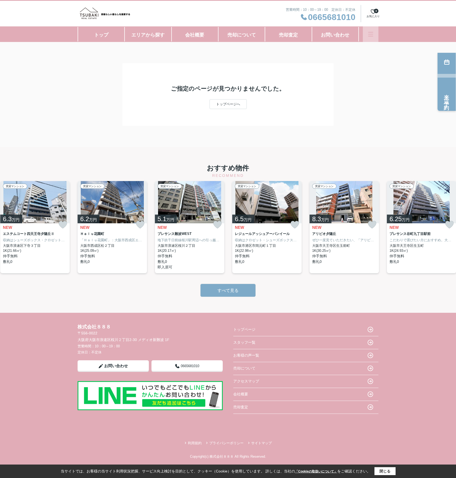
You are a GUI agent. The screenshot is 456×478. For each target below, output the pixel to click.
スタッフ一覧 (244, 342)
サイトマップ (261, 443)
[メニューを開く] (370, 34)
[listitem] (112, 227)
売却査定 (288, 34)
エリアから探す (148, 34)
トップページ (244, 329)
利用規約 (195, 443)
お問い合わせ (335, 34)
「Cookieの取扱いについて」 (316, 471)
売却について (241, 34)
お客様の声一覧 (246, 355)
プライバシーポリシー (226, 443)
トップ (101, 34)
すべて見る (228, 290)
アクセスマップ (246, 381)
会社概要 (194, 34)
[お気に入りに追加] (63, 225)
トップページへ (228, 104)
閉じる (385, 471)
